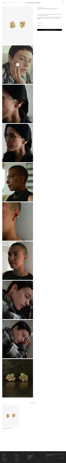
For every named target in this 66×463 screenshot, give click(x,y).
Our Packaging (17, 457)
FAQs (3, 457)
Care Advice (16, 460)
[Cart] (63, 2)
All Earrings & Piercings (40, 7)
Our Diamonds (17, 455)
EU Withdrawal (4, 460)
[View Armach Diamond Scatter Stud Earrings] (17, 64)
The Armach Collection (40, 25)
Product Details (39, 23)
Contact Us (3, 455)
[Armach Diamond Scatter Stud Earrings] (10, 416)
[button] (4, 3)
